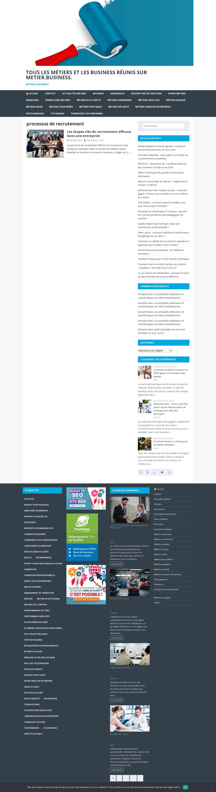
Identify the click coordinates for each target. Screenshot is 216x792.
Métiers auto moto (89, 100)
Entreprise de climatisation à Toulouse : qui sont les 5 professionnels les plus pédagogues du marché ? (162, 215)
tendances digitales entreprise (41, 716)
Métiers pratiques (90, 106)
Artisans (98, 93)
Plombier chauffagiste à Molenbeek (43, 628)
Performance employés (36, 616)
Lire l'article (117, 564)
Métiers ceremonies (120, 100)
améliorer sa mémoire (36, 510)
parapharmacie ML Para (36, 610)
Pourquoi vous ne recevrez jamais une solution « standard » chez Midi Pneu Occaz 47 (129, 605)
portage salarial (33, 639)
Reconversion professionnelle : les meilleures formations (128, 672)
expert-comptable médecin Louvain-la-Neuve (48, 563)
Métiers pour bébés (61, 106)
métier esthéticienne (48, 598)
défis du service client (36, 551)
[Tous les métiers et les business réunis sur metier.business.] (108, 64)
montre (28, 598)
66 (162, 472)
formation (30, 569)
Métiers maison (175, 100)
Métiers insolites (149, 100)
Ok (185, 787)
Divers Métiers (177, 93)
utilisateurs (50, 728)
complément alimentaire (37, 546)
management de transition (39, 593)
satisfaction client (35, 675)
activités (29, 499)
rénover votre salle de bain (39, 657)
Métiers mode (34, 106)
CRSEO (157, 602)
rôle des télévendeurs (36, 663)
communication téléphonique (40, 540)
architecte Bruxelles (35, 516)
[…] (128, 152)
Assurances (117, 93)
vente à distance (33, 733)
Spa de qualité (32, 698)
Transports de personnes (87, 113)
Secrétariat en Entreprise (38, 681)
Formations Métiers (57, 100)
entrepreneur (43, 557)
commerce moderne (35, 534)
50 (133, 778)
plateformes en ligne (36, 622)
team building (32, 704)
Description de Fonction (146, 93)
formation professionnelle (39, 575)
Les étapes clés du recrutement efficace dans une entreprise (99, 133)
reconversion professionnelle (41, 645)
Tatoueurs (57, 113)
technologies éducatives (38, 710)
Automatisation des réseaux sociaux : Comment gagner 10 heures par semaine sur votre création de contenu (163, 194)
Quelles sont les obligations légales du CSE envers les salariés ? (129, 534)
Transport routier (34, 722)
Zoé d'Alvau (92, 140)
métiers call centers (35, 604)
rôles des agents (33, 669)
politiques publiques (35, 634)
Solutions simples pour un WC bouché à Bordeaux (163, 258)
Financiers (32, 100)
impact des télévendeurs (37, 581)
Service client (31, 687)
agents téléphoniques (36, 504)
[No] (212, 787)
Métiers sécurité (118, 106)
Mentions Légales (162, 597)
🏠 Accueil (32, 93)
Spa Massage (50, 698)
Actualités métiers (74, 93)
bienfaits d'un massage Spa (38, 528)
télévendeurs (31, 728)
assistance (30, 522)
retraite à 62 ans (33, 651)
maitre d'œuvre (32, 587)
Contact (50, 93)
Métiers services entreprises (153, 106)
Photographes (35, 113)
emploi (28, 557)
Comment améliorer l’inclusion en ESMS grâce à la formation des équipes (171, 373)
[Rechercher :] (163, 126)
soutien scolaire (33, 692)
